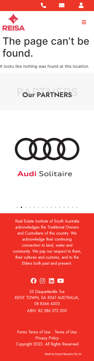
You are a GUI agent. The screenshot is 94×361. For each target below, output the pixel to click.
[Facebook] (34, 281)
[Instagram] (43, 281)
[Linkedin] (52, 281)
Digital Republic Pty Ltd (68, 354)
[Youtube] (61, 281)
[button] (17, 207)
